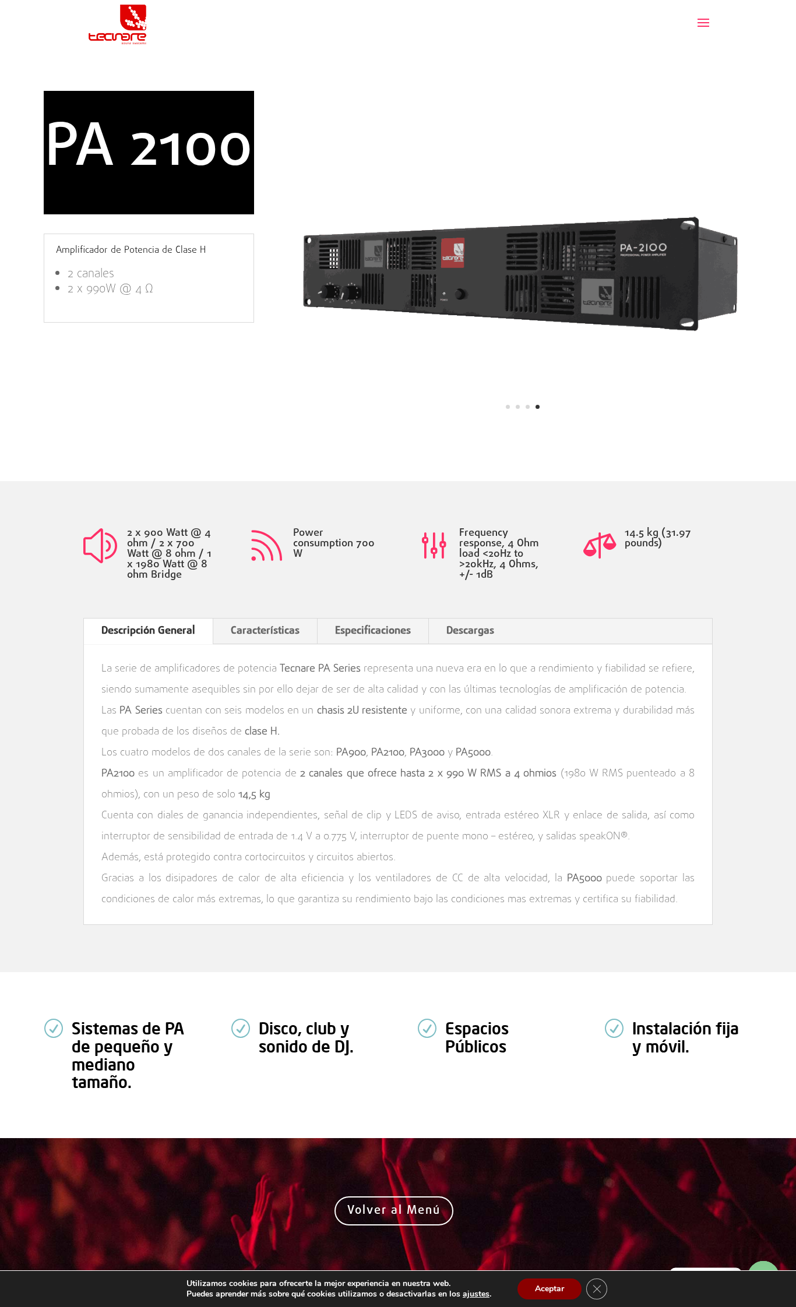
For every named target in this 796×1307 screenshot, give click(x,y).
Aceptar (549, 1288)
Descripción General (148, 631)
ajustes (476, 1294)
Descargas (470, 631)
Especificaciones (373, 631)
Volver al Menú (394, 1211)
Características (265, 631)
